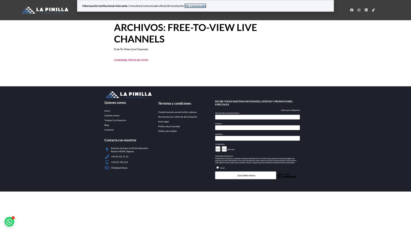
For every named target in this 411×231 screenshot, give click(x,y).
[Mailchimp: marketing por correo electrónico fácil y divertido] (286, 178)
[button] (9, 222)
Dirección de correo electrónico (227, 113)
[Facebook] (352, 10)
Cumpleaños (220, 144)
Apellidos (219, 134)
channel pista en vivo (131, 60)
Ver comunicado (195, 6)
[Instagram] (359, 10)
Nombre (219, 124)
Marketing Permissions (224, 156)
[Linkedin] (366, 10)
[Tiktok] (373, 10)
